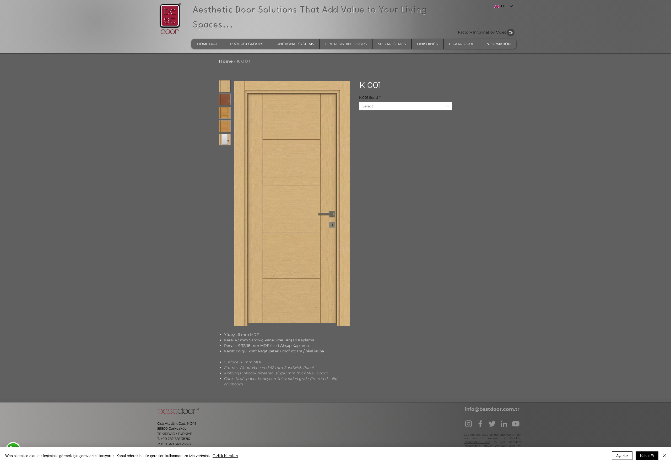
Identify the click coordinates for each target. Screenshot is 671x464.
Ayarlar (622, 455)
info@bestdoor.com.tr (492, 409)
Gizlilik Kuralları (225, 455)
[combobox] (405, 106)
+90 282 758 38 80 (176, 438)
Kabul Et (647, 455)
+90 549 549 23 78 (176, 444)
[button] (246, 44)
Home (226, 61)
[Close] (665, 455)
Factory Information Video (482, 32)
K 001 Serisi (370, 97)
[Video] (511, 32)
